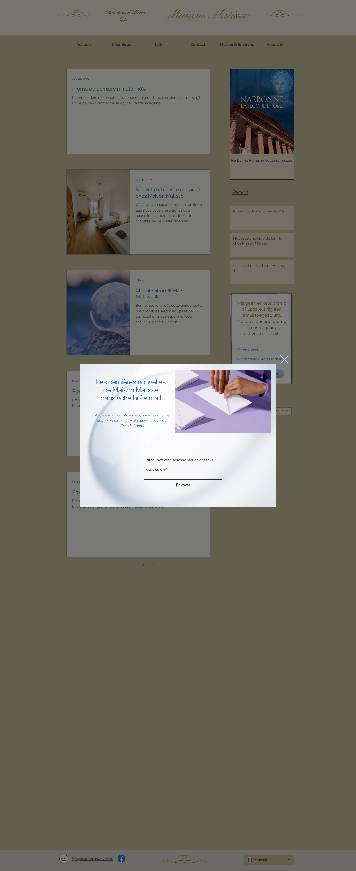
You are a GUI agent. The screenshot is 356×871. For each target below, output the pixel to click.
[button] (284, 359)
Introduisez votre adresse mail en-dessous (179, 460)
